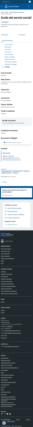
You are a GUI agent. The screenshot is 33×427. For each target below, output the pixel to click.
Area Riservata (4, 358)
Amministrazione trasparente (8, 399)
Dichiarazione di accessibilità (8, 397)
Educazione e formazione (7, 284)
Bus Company (4, 370)
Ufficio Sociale (6, 153)
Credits (28, 419)
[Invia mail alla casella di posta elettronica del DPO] (12, 346)
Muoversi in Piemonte (6, 365)
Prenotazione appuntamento (8, 404)
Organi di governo (5, 256)
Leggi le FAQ (4, 401)
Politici (2, 261)
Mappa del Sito (11, 421)
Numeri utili (4, 338)
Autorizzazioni (4, 276)
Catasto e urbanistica (6, 279)
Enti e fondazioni (5, 254)
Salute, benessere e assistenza (17, 12)
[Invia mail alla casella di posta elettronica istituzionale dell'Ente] (12, 330)
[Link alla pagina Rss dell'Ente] (10, 414)
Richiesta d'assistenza (6, 406)
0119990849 (10, 156)
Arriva (2, 372)
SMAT (2, 389)
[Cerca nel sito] (28, 6)
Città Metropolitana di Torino (8, 363)
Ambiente (3, 272)
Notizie (2, 302)
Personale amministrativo (7, 258)
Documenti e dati (5, 251)
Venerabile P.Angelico (6, 377)
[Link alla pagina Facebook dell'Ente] (2, 414)
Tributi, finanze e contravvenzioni (9, 293)
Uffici (2, 263)
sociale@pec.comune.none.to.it (13, 160)
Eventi (2, 312)
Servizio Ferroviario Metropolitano (9, 368)
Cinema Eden (4, 380)
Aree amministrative (6, 249)
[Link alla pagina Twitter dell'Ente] (5, 414)
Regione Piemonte (5, 1)
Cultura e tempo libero (6, 281)
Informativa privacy (6, 392)
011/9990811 (9, 326)
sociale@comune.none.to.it (13, 158)
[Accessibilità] (4, 423)
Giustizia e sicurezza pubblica (8, 286)
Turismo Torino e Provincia (7, 375)
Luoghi (2, 310)
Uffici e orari (4, 335)
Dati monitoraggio (5, 419)
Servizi (6, 12)
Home (2, 12)
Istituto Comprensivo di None (8, 382)
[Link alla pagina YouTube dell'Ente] (7, 414)
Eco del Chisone (5, 385)
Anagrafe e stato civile (6, 274)
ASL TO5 (3, 387)
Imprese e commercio (6, 289)
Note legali (3, 394)
